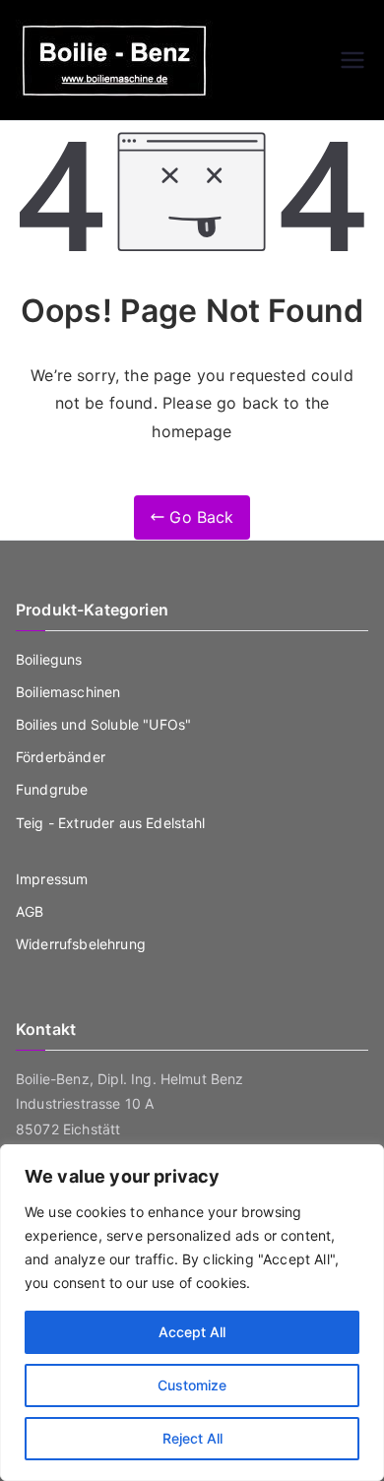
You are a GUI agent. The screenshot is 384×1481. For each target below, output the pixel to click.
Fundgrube (52, 789)
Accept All (192, 1331)
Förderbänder (60, 756)
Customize (192, 1385)
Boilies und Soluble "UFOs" (103, 724)
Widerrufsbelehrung (81, 943)
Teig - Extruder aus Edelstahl (111, 822)
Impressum (52, 878)
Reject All (192, 1438)
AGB (29, 911)
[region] (192, 1312)
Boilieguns (49, 659)
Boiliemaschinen (68, 691)
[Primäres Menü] (352, 60)
